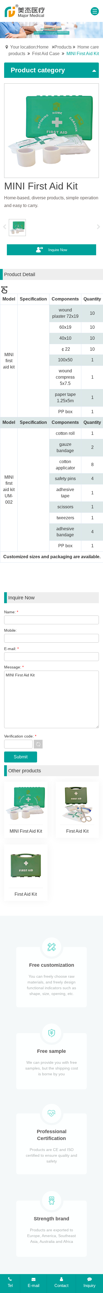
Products (63, 47)
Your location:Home (29, 47)
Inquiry (89, 1285)
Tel (10, 1285)
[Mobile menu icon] (95, 11)
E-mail (33, 1285)
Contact (61, 1285)
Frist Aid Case (46, 53)
